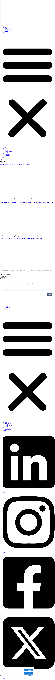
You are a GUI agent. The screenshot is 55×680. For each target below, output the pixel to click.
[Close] (32, 667)
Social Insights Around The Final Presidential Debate (15, 164)
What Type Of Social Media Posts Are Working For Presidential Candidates (21, 238)
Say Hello (4, 156)
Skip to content (3, 0)
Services (6, 29)
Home (4, 25)
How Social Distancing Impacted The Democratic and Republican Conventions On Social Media (26, 202)
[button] (27, 91)
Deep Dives (7, 33)
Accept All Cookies (28, 670)
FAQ (3, 35)
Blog (3, 32)
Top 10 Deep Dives (8, 155)
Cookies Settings (28, 675)
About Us (4, 26)
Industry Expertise (8, 28)
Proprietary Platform (8, 30)
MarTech (6, 31)
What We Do (5, 27)
